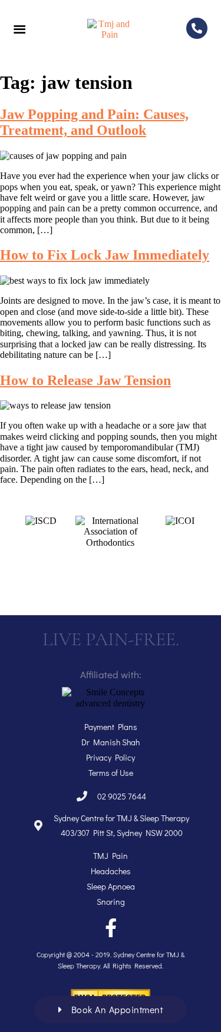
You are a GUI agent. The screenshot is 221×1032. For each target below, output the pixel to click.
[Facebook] (110, 927)
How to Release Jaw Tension (85, 380)
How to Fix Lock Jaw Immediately (104, 255)
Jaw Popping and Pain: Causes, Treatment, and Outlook (94, 122)
